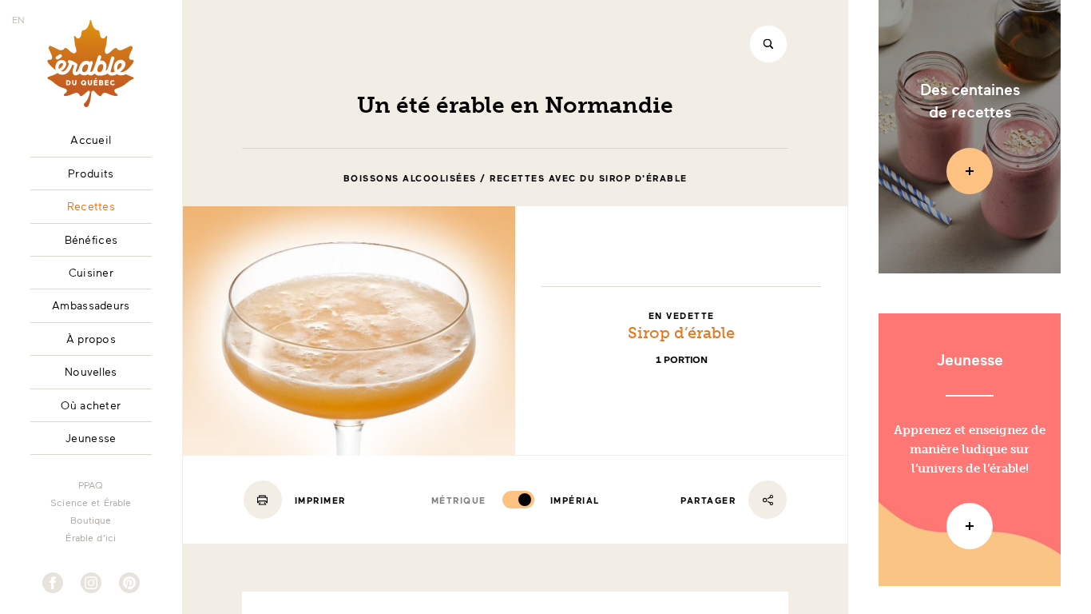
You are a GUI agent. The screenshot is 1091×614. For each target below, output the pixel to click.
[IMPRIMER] (263, 500)
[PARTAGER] (768, 500)
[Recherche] (768, 44)
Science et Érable (91, 502)
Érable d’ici (90, 537)
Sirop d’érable (681, 332)
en (18, 19)
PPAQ (91, 484)
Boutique (90, 519)
